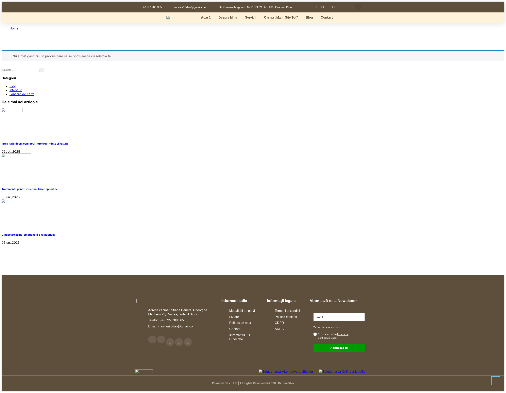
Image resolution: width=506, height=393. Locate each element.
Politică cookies (286, 317)
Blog (309, 17)
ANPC (279, 329)
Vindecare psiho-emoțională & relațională (28, 234)
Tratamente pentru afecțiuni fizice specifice (30, 189)
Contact (327, 17)
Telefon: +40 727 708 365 (166, 320)
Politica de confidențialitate (333, 336)
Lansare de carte (21, 94)
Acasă (206, 17)
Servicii (250, 17)
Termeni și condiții (287, 310)
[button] (358, 7)
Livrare (234, 317)
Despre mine (227, 17)
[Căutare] (41, 70)
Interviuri (15, 90)
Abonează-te (339, 348)
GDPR (279, 322)
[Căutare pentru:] (20, 69)
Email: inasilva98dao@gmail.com (171, 326)
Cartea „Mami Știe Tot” (281, 17)
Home (13, 28)
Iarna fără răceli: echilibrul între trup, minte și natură (35, 143)
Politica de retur (240, 322)
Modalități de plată (242, 310)
